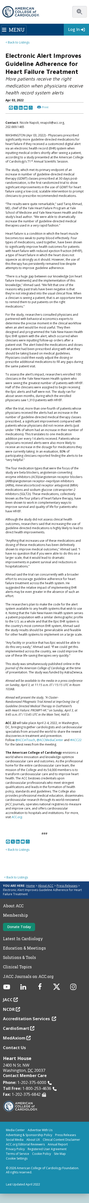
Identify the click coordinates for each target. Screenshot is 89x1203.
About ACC (45, 886)
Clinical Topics (17, 966)
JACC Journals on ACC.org (28, 976)
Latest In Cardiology (23, 938)
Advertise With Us (40, 1130)
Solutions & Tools (19, 957)
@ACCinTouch (25, 740)
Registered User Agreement (47, 1149)
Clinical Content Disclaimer (61, 1140)
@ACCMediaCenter (50, 740)
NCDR (9, 1009)
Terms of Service (17, 1154)
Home (30, 886)
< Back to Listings (17, 42)
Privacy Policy (15, 1149)
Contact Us (14, 1047)
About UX (33, 1140)
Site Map (60, 1154)
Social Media (14, 1140)
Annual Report (58, 1144)
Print (45, 107)
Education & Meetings (24, 948)
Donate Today (19, 926)
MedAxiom (14, 1038)
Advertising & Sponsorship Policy (29, 1135)
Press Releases (67, 886)
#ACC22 (76, 740)
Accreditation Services (27, 1018)
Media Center (15, 1130)
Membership (15, 915)
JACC (8, 999)
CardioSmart (16, 1028)
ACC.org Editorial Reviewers (25, 1144)
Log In (74, 29)
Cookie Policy (41, 1154)
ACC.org (17, 817)
